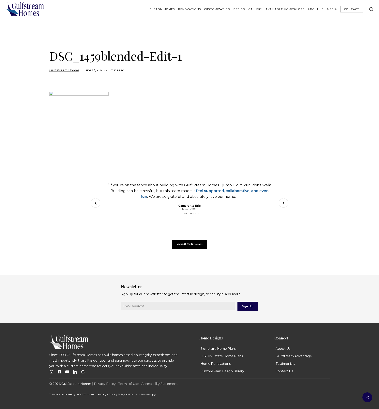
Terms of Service (139, 394)
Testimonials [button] (285, 364)
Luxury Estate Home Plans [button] (222, 356)
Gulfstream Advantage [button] (294, 356)
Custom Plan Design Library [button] (222, 371)
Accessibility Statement (159, 384)
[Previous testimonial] (95, 203)
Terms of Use (128, 384)
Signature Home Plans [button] (218, 349)
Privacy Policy (105, 384)
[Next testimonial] (283, 203)
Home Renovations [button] (216, 364)
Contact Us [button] (284, 371)
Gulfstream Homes (64, 70)
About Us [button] (283, 349)
